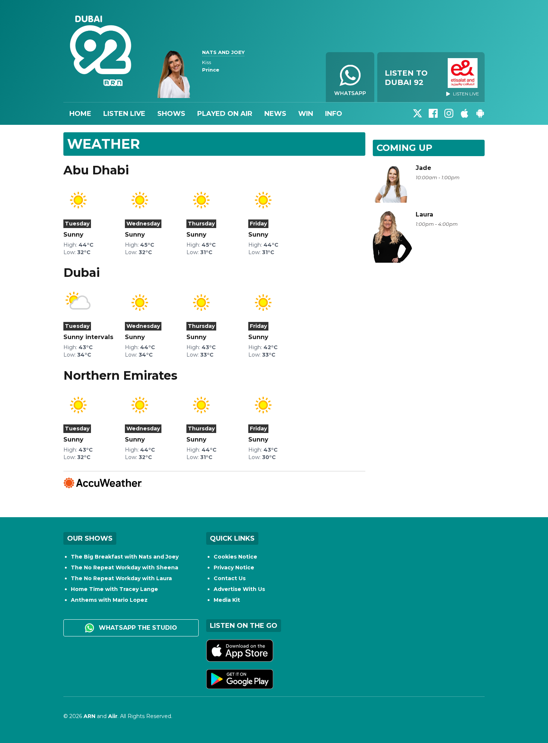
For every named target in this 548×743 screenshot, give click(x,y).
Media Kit (227, 600)
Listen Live (124, 114)
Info (333, 114)
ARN (89, 716)
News (275, 114)
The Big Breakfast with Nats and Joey (125, 556)
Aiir (112, 716)
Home (80, 114)
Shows (171, 114)
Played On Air (224, 114)
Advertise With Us (239, 589)
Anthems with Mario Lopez (109, 600)
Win (305, 114)
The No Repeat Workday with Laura (121, 578)
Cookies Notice (235, 556)
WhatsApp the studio (137, 627)
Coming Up (404, 147)
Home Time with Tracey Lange (114, 589)
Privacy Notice (234, 567)
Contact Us (230, 578)
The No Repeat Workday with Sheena (124, 567)
